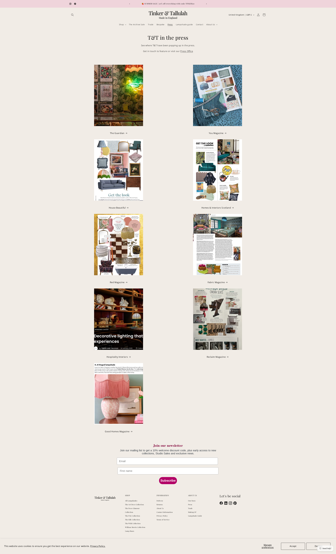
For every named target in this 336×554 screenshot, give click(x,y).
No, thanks (185, 299)
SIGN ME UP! (185, 290)
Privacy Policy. (97, 546)
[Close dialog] (217, 249)
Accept (293, 546)
